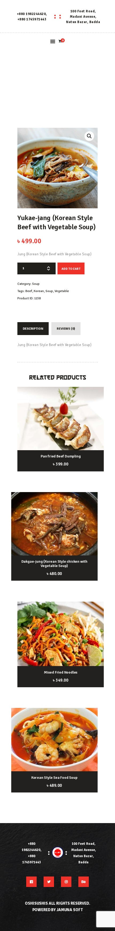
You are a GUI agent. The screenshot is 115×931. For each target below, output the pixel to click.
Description (33, 329)
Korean (39, 291)
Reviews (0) (66, 329)
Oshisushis (36, 903)
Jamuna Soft (69, 909)
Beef (28, 291)
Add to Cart (71, 269)
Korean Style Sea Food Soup (54, 778)
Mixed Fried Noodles (60, 672)
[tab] (33, 328)
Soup (36, 284)
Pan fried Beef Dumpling (60, 456)
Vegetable (62, 291)
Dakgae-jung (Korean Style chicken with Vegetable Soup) (54, 563)
